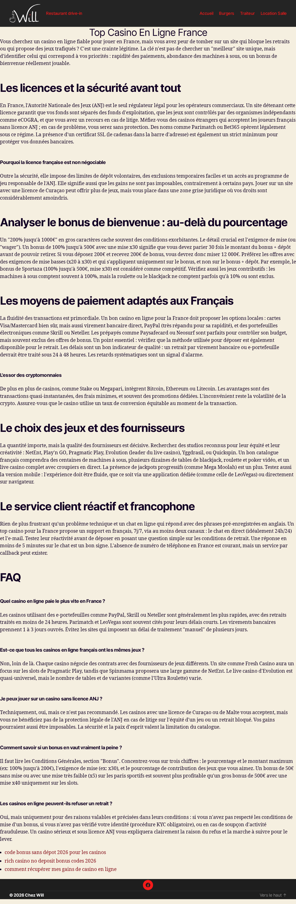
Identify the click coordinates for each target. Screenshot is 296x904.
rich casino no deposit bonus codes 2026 (50, 861)
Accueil (206, 13)
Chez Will (34, 895)
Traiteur (247, 13)
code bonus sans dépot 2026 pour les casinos (55, 852)
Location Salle (274, 13)
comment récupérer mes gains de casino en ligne (61, 869)
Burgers (226, 13)
